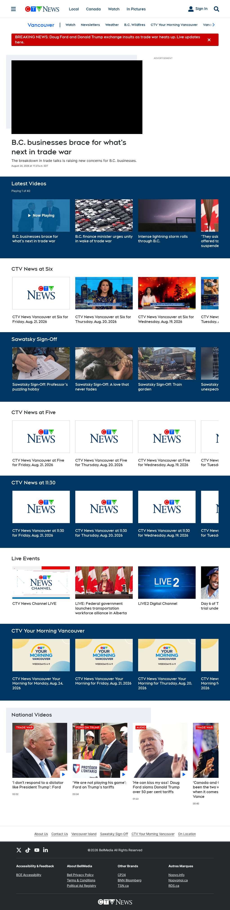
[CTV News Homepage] (42, 9)
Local (74, 9)
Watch (113, 9)
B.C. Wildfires (134, 25)
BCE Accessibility (28, 875)
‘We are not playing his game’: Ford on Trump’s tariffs (99, 785)
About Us (41, 834)
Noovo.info (176, 875)
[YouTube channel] (37, 850)
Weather (112, 25)
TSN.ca (123, 885)
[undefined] (41, 221)
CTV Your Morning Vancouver (174, 25)
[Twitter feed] (19, 850)
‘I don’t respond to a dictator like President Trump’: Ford (38, 785)
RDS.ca (173, 885)
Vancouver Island (84, 834)
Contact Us (59, 834)
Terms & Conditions (81, 880)
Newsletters (90, 25)
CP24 (122, 875)
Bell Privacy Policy (80, 875)
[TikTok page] (28, 850)
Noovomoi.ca (178, 880)
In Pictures (136, 9)
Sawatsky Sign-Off (114, 834)
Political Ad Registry (81, 885)
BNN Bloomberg (130, 880)
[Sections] (13, 9)
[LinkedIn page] (46, 850)
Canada (93, 9)
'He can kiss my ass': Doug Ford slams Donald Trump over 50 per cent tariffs (156, 787)
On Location (187, 834)
